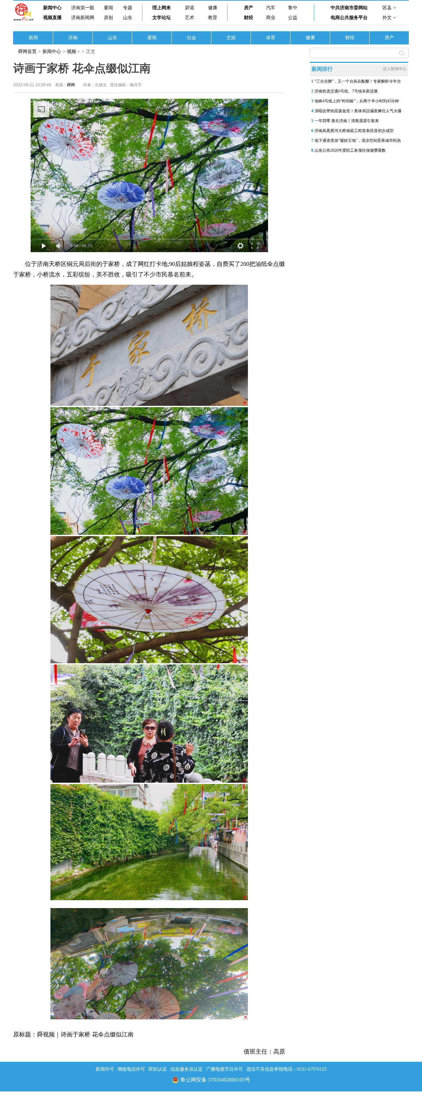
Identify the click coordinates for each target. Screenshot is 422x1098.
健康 (212, 7)
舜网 (71, 85)
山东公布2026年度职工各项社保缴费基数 (350, 150)
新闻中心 (52, 7)
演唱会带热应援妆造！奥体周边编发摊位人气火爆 (358, 111)
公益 (292, 17)
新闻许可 (105, 1069)
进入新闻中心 (395, 68)
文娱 (231, 37)
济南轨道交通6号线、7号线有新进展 (346, 91)
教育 (212, 17)
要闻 (108, 7)
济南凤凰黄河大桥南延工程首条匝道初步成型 (354, 130)
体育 (270, 37)
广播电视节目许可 (224, 1069)
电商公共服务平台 (349, 17)
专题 (127, 7)
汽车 (270, 7)
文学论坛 (161, 17)
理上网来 (161, 7)
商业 (270, 17)
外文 (387, 17)
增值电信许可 (131, 1069)
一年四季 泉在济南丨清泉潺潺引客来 (347, 120)
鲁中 (292, 7)
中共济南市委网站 (349, 7)
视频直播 (52, 17)
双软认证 (157, 1069)
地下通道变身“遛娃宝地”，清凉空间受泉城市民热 (358, 140)
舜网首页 (27, 51)
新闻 (33, 37)
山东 (127, 17)
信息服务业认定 (186, 1069)
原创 (108, 17)
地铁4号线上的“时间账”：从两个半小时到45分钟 (357, 101)
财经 (248, 17)
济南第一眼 (82, 7)
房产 (248, 7)
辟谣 (189, 7)
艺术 (189, 17)
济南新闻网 (82, 17)
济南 (72, 37)
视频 (71, 51)
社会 (191, 37)
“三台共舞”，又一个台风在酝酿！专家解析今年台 (358, 81)
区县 (387, 7)
